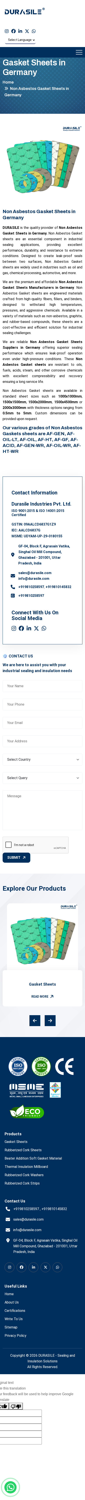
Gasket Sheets (42, 984)
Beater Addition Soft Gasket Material (33, 1158)
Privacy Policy (15, 1336)
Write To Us (14, 1319)
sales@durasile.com (34, 573)
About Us (12, 1302)
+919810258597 (31, 587)
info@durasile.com (33, 579)
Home (8, 82)
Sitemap (11, 1327)
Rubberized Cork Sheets (23, 1150)
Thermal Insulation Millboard (26, 1167)
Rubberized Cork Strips (22, 1183)
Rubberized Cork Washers (24, 1175)
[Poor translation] (16, 1406)
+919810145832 (58, 587)
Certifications (15, 1311)
